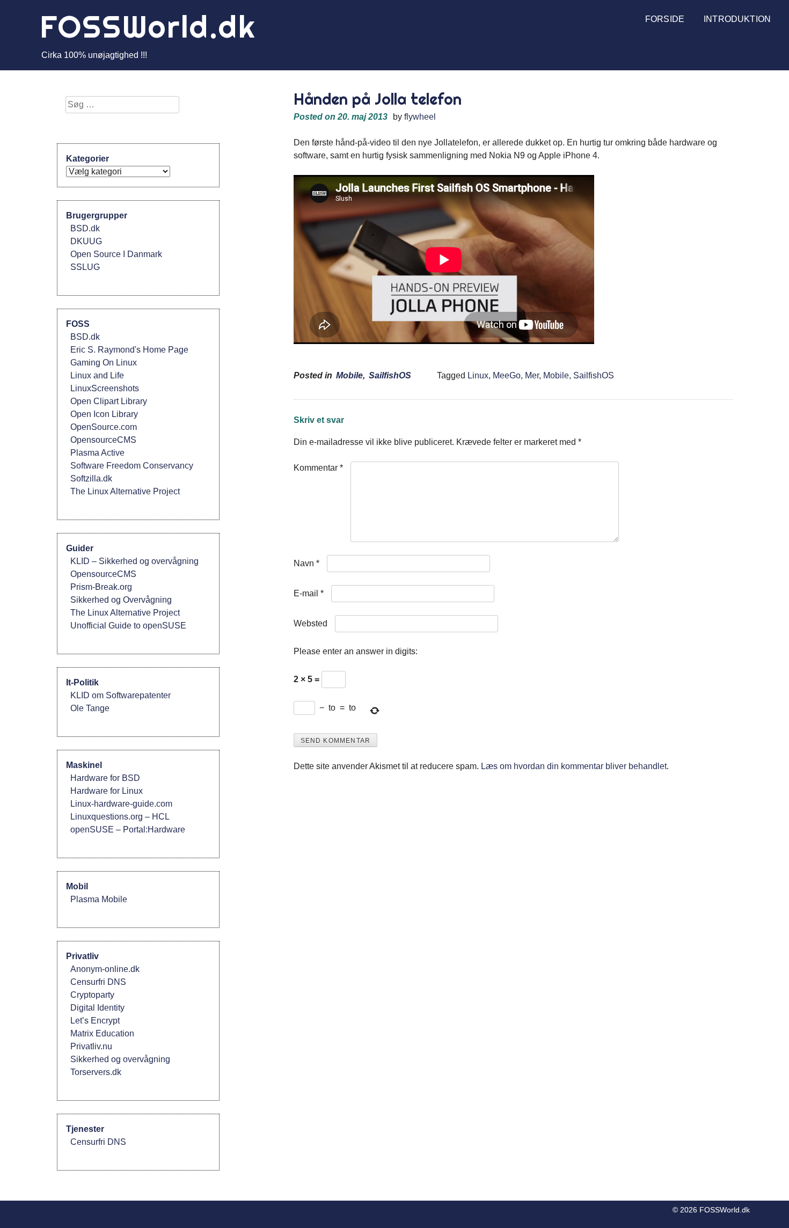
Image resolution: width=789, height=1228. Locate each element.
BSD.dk (85, 228)
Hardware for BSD (105, 778)
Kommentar (318, 467)
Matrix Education (102, 1033)
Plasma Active (97, 452)
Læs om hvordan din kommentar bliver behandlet (574, 766)
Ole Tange (89, 708)
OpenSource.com (103, 427)
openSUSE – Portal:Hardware (127, 829)
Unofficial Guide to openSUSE (128, 625)
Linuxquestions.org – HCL (120, 816)
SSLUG (85, 267)
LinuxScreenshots (104, 388)
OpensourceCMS (103, 439)
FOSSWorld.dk (148, 26)
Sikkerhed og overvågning (120, 1059)
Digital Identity (97, 1007)
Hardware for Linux (106, 790)
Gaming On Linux (103, 362)
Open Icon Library (104, 414)
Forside (664, 19)
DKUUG (86, 241)
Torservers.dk (95, 1072)
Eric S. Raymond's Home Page (129, 349)
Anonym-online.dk (105, 969)
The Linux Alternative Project (125, 491)
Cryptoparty (92, 994)
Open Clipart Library (108, 401)
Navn (306, 563)
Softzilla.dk (91, 478)
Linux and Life (97, 375)
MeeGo (507, 375)
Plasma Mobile (98, 899)
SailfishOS (390, 375)
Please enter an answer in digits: (356, 651)
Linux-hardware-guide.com (121, 803)
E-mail (309, 593)
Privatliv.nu (91, 1046)
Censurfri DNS (98, 981)
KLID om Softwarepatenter (120, 695)
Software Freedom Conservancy (131, 465)
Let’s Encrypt (95, 1020)
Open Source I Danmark (116, 254)
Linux (477, 375)
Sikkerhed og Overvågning (121, 599)
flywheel (420, 116)
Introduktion (737, 19)
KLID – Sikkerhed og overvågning (134, 561)
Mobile (349, 375)
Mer (532, 375)
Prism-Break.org (101, 586)
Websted (310, 623)
